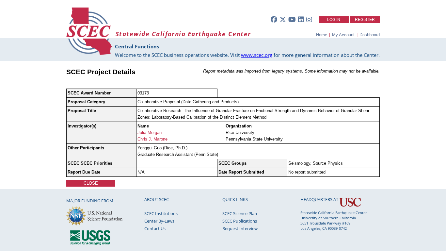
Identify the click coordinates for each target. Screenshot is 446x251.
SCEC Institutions (161, 213)
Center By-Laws (159, 221)
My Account (343, 34)
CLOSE (91, 183)
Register (365, 19)
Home (321, 34)
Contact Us (155, 228)
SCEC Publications (239, 221)
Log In (333, 19)
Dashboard (369, 34)
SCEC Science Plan (239, 213)
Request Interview (240, 228)
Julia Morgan (149, 132)
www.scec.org (256, 55)
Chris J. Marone (152, 139)
